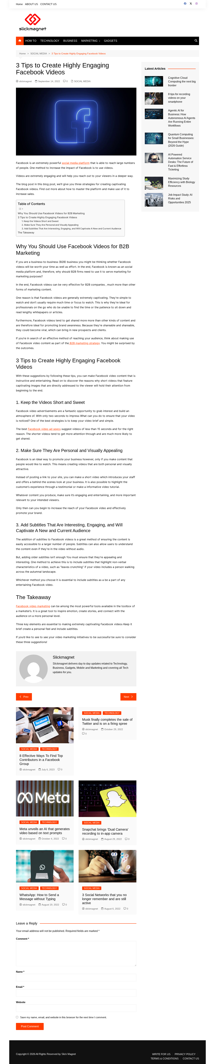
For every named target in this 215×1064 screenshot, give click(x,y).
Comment (22, 938)
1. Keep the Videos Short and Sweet (40, 221)
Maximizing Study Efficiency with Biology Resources (181, 182)
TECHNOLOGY (49, 40)
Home (19, 4)
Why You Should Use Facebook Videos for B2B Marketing (51, 213)
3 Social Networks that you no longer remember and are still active (104, 899)
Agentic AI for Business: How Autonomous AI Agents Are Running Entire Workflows (181, 118)
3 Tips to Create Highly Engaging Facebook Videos (47, 217)
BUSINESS (70, 40)
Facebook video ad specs (44, 429)
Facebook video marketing (33, 606)
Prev (26, 696)
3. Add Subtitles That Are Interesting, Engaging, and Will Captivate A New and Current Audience (71, 228)
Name (20, 971)
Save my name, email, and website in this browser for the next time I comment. (63, 1017)
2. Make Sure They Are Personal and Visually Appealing (50, 224)
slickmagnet (25, 81)
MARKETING (89, 40)
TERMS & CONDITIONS (165, 1058)
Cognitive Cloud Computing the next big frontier (182, 81)
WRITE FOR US (161, 1054)
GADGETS (110, 40)
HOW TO (30, 40)
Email (20, 986)
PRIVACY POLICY (185, 1054)
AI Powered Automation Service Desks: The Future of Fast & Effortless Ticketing (180, 162)
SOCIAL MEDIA (82, 81)
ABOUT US (31, 4)
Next (126, 696)
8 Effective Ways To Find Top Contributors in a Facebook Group (41, 760)
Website (20, 1002)
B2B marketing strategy (84, 343)
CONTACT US (48, 4)
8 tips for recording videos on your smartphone (179, 98)
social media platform (76, 163)
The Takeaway (26, 232)
